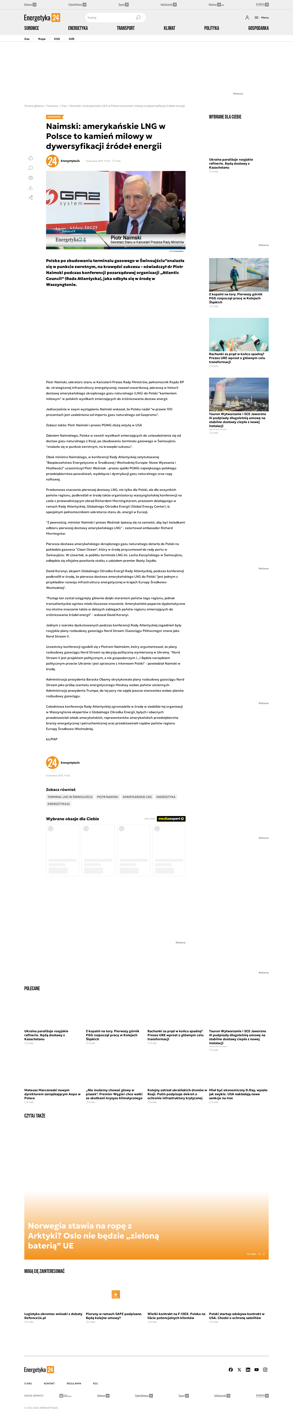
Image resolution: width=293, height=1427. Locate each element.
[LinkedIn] (248, 1369)
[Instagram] (265, 1369)
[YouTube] (256, 1369)
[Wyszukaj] (138, 17)
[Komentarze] (30, 167)
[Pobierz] (30, 187)
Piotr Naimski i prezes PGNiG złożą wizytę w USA (105, 425)
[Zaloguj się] (247, 17)
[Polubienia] (30, 157)
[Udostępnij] (30, 197)
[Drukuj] (30, 177)
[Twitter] (239, 1369)
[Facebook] (230, 1369)
